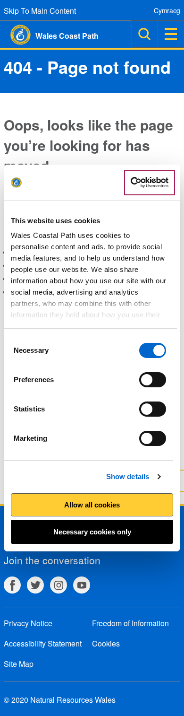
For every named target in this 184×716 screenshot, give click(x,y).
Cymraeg (167, 10)
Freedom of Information (130, 623)
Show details (127, 476)
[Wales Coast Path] (15, 35)
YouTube (81, 585)
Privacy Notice (28, 623)
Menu (171, 34)
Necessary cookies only (92, 532)
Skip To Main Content (40, 10)
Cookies (106, 643)
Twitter (35, 585)
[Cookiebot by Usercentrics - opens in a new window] (149, 182)
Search (144, 34)
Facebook (12, 585)
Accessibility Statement (43, 643)
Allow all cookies (92, 505)
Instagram (58, 585)
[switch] (152, 379)
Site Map (18, 663)
